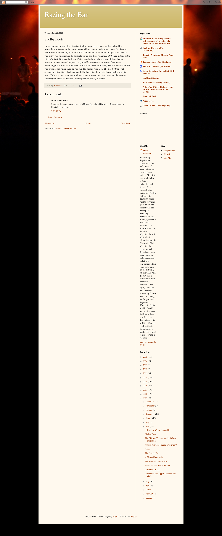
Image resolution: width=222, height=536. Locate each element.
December (150, 401)
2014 (145, 361)
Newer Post (50, 123)
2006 (145, 393)
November (150, 405)
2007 (145, 389)
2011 (145, 373)
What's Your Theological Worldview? (161, 444)
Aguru (116, 516)
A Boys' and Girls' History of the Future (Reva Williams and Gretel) (158, 89)
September (150, 414)
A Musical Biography (154, 457)
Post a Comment (55, 117)
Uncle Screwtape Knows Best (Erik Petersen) (158, 72)
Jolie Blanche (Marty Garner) (156, 82)
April (148, 485)
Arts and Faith (149, 96)
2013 (145, 365)
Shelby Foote (150, 434)
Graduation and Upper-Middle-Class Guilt (160, 475)
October (149, 409)
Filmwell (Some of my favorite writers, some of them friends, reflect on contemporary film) (157, 41)
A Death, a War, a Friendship (157, 430)
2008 (145, 385)
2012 (145, 369)
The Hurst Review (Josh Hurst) (157, 66)
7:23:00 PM (56, 111)
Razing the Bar (66, 14)
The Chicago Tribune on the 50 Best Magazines (160, 439)
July (148, 422)
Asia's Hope (148, 100)
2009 (145, 381)
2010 (145, 377)
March (149, 489)
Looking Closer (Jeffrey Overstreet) (153, 49)
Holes (147, 449)
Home (88, 123)
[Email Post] (81, 85)
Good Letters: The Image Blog (157, 105)
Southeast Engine (151, 77)
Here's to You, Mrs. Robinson (157, 465)
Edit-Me (167, 154)
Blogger (133, 516)
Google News (169, 150)
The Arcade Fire (152, 453)
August (149, 418)
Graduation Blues (152, 469)
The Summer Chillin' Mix (156, 461)
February (150, 493)
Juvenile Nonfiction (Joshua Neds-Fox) (158, 56)
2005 (145, 398)
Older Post (125, 123)
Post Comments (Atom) (66, 128)
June (148, 426)
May (148, 481)
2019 (145, 356)
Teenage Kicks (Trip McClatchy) (157, 61)
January (149, 497)
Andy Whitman (147, 152)
